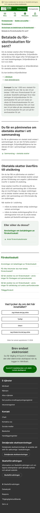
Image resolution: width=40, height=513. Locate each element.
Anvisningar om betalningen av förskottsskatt (18, 27)
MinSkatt (5, 386)
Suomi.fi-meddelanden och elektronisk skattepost (19, 369)
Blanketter (6, 431)
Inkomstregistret (8, 405)
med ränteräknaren (12, 80)
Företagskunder (33, 9)
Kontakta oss (7, 422)
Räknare (5, 391)
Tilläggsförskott (7, 290)
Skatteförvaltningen (12, 475)
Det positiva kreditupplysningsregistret (17, 400)
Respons (5, 494)
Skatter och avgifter (22, 21)
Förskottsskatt (7, 24)
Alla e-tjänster (7, 395)
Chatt (4, 417)
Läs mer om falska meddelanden (17, 4)
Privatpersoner (21, 9)
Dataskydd (6, 489)
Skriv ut (5, 504)
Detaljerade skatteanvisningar (16, 454)
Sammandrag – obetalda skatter (16, 153)
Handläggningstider (9, 436)
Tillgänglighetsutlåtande (11, 499)
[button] (20, 312)
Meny (5, 15)
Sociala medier (8, 426)
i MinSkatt (8, 77)
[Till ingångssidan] (6, 8)
